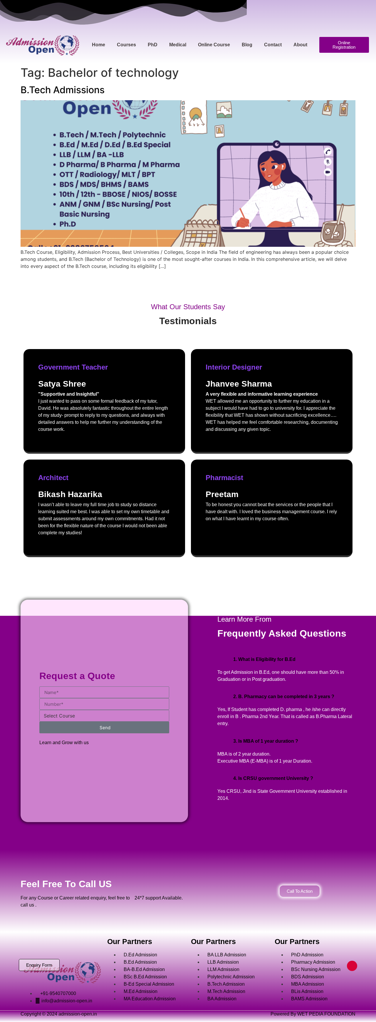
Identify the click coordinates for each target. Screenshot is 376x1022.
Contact (273, 44)
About (300, 44)
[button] (286, 659)
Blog (247, 44)
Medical (177, 44)
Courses (126, 44)
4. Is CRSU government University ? (273, 778)
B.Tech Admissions (63, 90)
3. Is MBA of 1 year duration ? (265, 741)
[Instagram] (80, 945)
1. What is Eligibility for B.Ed (264, 659)
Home (98, 44)
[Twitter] (62, 945)
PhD (152, 44)
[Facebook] (45, 945)
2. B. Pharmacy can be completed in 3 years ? (283, 696)
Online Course (214, 44)
